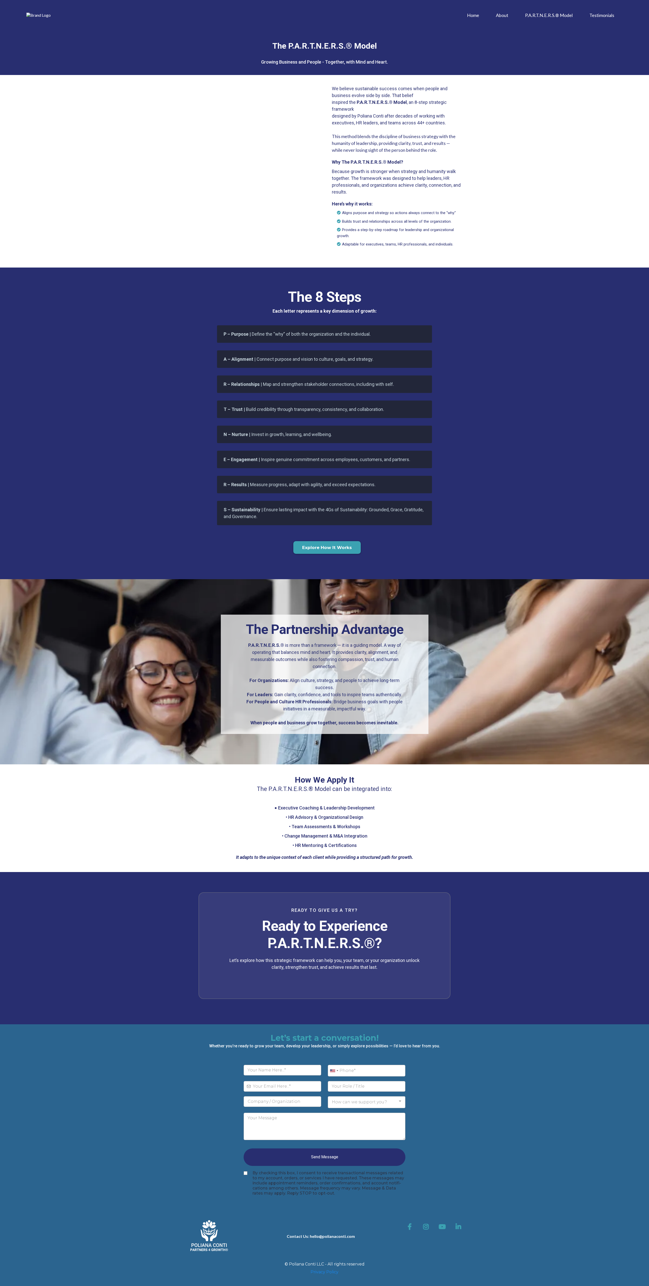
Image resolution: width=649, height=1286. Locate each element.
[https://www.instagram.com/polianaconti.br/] (427, 1226)
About (502, 15)
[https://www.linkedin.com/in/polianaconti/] (459, 1226)
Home (473, 15)
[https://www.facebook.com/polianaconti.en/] (411, 1226)
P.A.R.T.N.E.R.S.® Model (549, 15)
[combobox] (334, 1070)
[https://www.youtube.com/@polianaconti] (443, 1226)
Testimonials (601, 15)
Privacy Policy (324, 1272)
